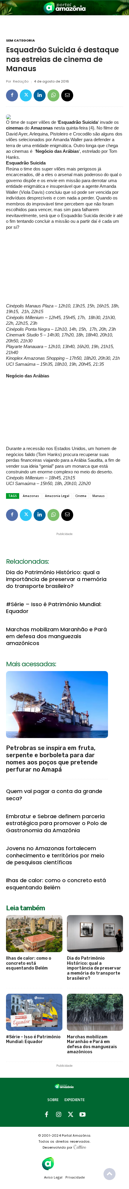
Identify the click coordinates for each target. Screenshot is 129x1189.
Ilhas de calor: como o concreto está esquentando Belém (56, 883)
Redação (20, 81)
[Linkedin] (40, 95)
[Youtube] (82, 1114)
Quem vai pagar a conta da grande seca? (54, 794)
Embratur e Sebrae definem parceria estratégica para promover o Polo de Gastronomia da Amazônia (56, 823)
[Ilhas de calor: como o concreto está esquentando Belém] (34, 933)
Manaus (98, 496)
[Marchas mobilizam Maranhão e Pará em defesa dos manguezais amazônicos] (95, 1012)
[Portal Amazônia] (65, 7)
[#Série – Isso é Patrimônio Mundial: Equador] (34, 1012)
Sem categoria (20, 40)
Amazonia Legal (57, 496)
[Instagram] (58, 1114)
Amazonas (31, 496)
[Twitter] (26, 95)
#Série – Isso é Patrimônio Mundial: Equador (53, 607)
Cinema (80, 496)
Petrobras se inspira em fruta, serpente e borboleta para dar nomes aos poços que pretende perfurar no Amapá (52, 758)
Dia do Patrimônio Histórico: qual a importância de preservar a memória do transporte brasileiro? (56, 579)
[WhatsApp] (53, 95)
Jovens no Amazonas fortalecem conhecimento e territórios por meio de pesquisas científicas (55, 855)
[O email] (67, 95)
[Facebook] (12, 95)
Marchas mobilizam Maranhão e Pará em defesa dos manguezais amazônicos (56, 636)
